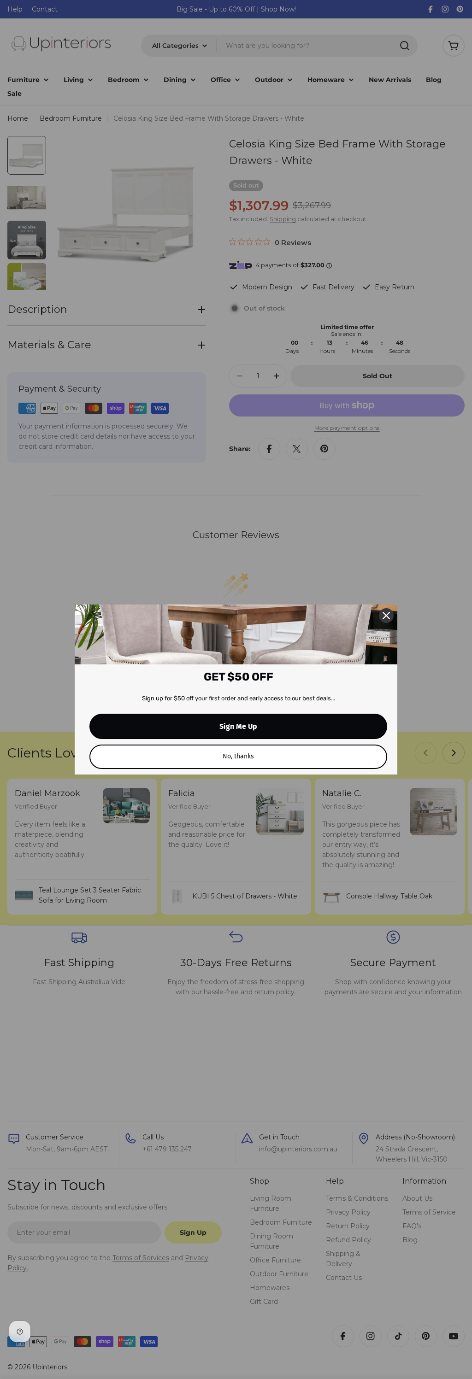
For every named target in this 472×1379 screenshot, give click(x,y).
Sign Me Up (238, 726)
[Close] (386, 615)
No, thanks (238, 756)
